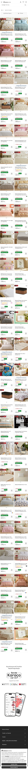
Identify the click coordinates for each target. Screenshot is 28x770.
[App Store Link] (5, 684)
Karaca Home (5, 729)
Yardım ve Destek (6, 733)
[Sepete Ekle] (11, 650)
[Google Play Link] (14, 684)
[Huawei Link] (22, 684)
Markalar (4, 744)
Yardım (4, 737)
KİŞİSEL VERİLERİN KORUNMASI (9, 740)
